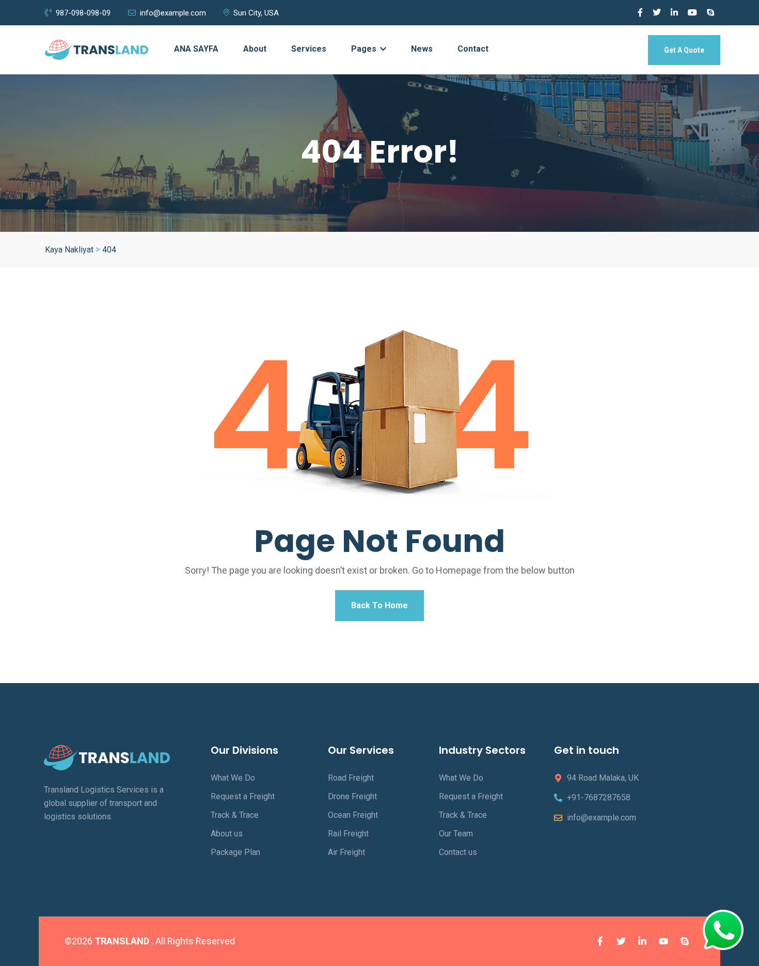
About (254, 49)
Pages (364, 49)
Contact (472, 49)
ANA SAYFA (196, 49)
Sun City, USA (256, 13)
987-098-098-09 (83, 13)
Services (308, 49)
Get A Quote (684, 50)
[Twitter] (621, 941)
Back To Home (379, 605)
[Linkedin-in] (642, 941)
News (422, 49)
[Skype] (684, 941)
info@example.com (173, 13)
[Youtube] (663, 941)
